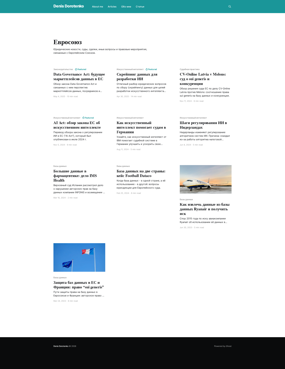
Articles (112, 6)
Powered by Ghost (223, 346)
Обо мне (126, 6)
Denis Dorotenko (68, 6)
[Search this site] (229, 6)
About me (97, 6)
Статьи (140, 6)
